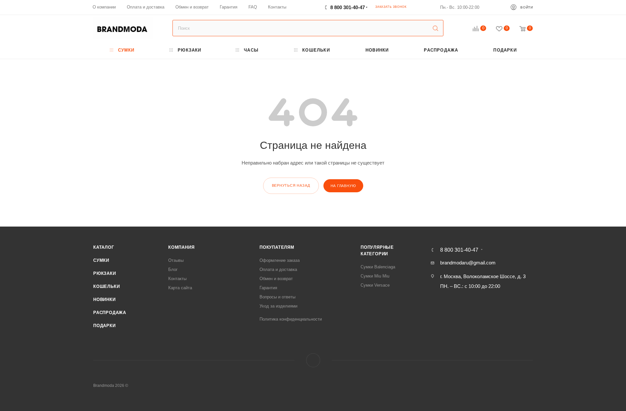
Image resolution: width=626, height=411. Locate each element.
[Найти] (435, 28)
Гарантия (268, 287)
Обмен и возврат (276, 278)
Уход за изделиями (278, 306)
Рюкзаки (104, 273)
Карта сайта (180, 287)
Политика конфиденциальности (291, 319)
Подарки (104, 325)
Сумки (101, 260)
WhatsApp (313, 360)
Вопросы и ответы (277, 296)
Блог (173, 269)
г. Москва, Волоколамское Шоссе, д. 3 (483, 276)
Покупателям (277, 247)
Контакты (177, 278)
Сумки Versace (375, 285)
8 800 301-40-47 (347, 7)
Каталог (103, 247)
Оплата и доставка (278, 269)
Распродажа (109, 312)
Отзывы (176, 260)
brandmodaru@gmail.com (468, 262)
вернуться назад (291, 185)
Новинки (104, 299)
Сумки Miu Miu (375, 276)
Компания (181, 247)
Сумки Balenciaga (378, 266)
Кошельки (106, 286)
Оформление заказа (280, 260)
